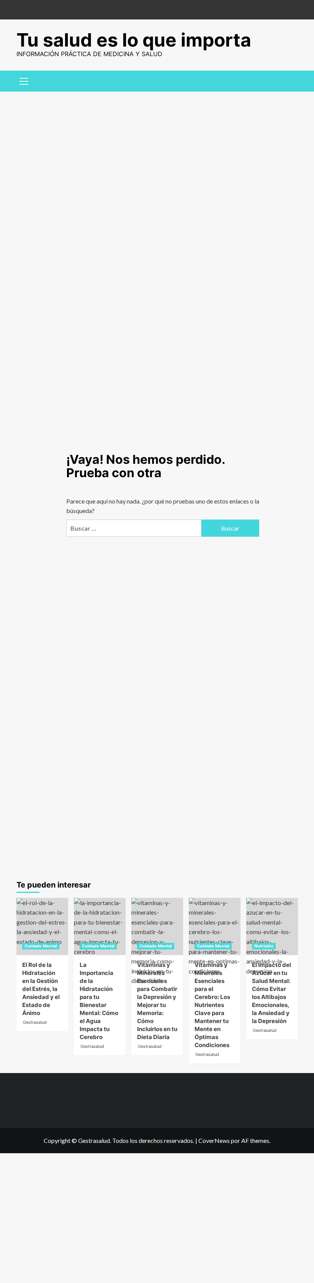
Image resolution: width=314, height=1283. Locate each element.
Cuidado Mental (41, 946)
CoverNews (214, 1140)
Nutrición (263, 946)
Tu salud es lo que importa (133, 40)
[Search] (289, 80)
